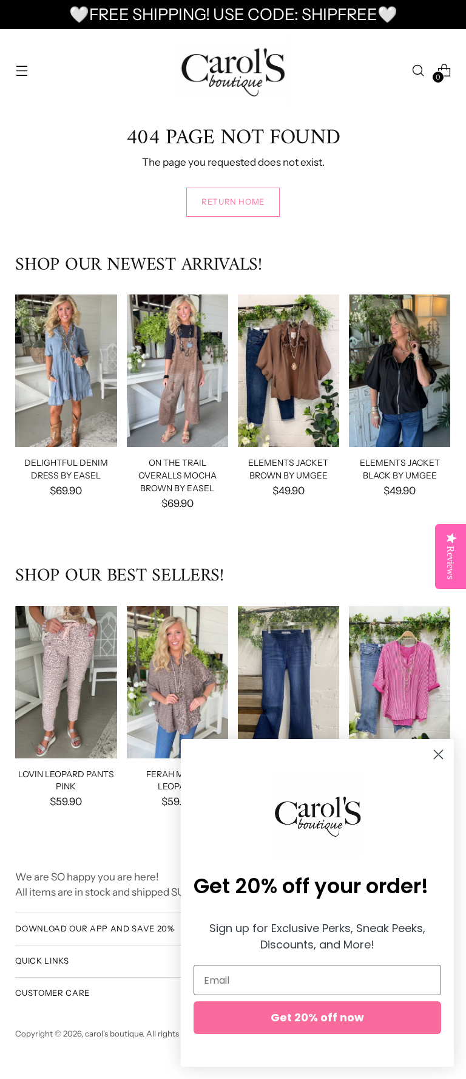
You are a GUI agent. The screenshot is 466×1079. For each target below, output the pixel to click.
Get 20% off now (317, 1017)
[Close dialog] (438, 754)
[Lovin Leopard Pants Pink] (65, 682)
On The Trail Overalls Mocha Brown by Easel (177, 475)
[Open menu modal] (21, 70)
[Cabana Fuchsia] (399, 682)
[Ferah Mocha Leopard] (177, 682)
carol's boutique (114, 1033)
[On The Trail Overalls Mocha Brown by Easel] (177, 370)
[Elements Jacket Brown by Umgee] (288, 370)
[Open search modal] (418, 70)
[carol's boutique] (233, 70)
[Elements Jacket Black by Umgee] (399, 370)
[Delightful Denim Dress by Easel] (65, 370)
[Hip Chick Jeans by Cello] (288, 682)
